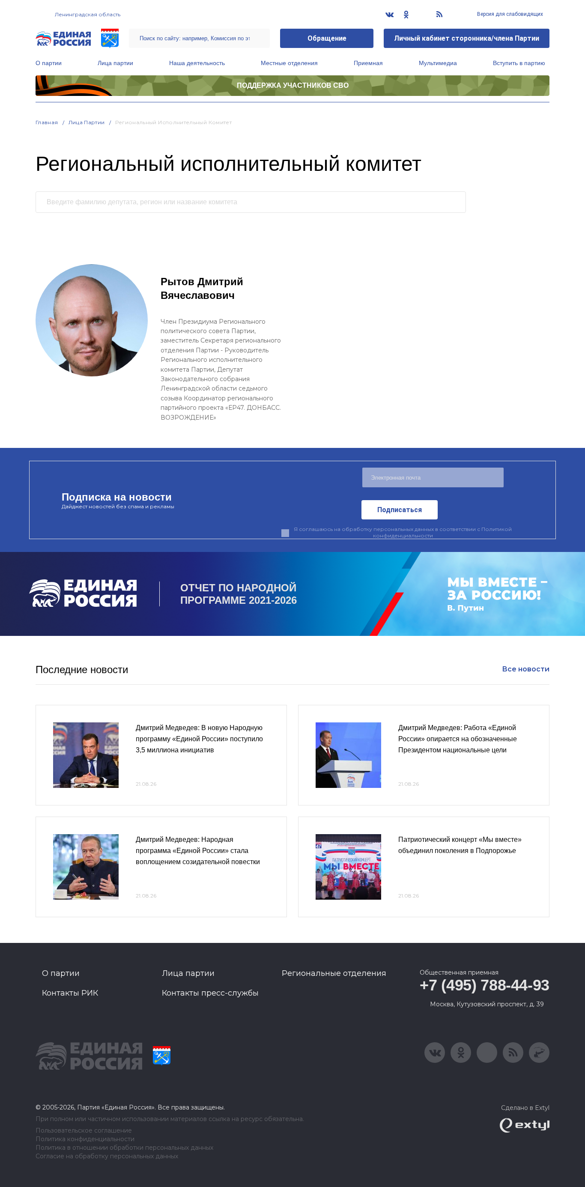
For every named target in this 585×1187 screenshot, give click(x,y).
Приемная (368, 63)
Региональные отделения (334, 973)
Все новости (525, 669)
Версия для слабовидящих (509, 14)
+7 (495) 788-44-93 (484, 985)
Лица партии (115, 63)
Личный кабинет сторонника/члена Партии (466, 38)
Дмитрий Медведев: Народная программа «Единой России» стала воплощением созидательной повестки (198, 850)
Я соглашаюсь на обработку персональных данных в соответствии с (403, 532)
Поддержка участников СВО (293, 85)
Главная (47, 122)
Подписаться (399, 510)
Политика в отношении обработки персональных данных (124, 1147)
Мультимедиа (438, 63)
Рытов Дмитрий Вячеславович (202, 288)
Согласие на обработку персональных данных (107, 1156)
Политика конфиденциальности (85, 1139)
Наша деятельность (197, 63)
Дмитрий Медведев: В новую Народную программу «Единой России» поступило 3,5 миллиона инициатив (199, 738)
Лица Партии (87, 122)
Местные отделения (289, 63)
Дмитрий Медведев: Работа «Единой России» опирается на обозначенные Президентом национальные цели (457, 738)
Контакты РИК (70, 993)
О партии (49, 63)
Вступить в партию (519, 63)
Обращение (326, 38)
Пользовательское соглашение (84, 1130)
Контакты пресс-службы (210, 993)
